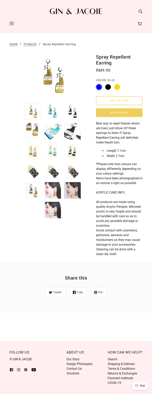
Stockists (72, 373)
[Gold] (117, 87)
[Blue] (99, 87)
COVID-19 (114, 383)
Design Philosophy (79, 364)
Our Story (73, 359)
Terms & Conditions (121, 369)
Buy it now (119, 112)
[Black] (108, 87)
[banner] (76, 11)
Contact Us (74, 369)
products (30, 44)
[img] (140, 11)
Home (14, 44)
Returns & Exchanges (122, 373)
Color (101, 80)
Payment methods (120, 378)
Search (112, 359)
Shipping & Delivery (121, 364)
